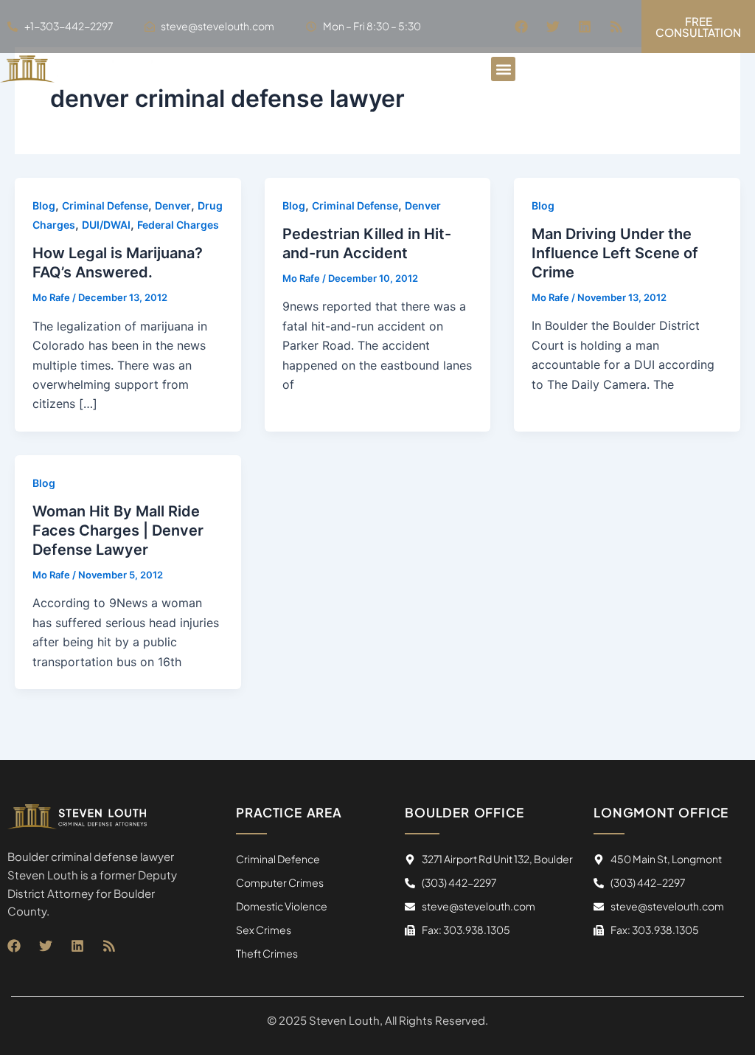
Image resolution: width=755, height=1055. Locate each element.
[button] (503, 69)
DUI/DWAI (106, 224)
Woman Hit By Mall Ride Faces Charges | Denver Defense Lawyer (117, 530)
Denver (173, 205)
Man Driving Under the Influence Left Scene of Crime (615, 253)
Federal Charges (178, 224)
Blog (43, 205)
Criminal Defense (105, 205)
